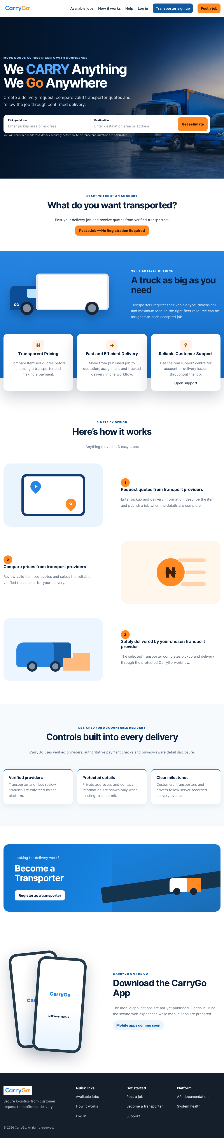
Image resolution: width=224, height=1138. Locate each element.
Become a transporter (144, 1106)
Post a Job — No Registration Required (112, 230)
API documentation (192, 1096)
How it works (109, 8)
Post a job (209, 8)
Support (133, 1116)
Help (129, 8)
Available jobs (82, 8)
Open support (185, 383)
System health (188, 1106)
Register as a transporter (40, 895)
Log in (143, 8)
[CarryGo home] (18, 8)
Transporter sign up (173, 8)
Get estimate (193, 124)
